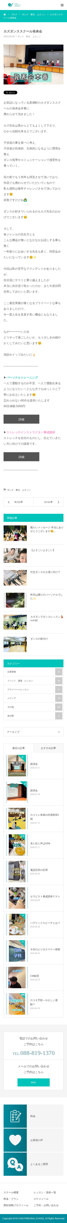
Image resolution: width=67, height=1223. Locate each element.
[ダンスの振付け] (15, 644)
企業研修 (33, 671)
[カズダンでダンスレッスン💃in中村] (15, 622)
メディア (33, 698)
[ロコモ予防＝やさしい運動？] (17, 1004)
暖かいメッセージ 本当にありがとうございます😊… (47, 529)
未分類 (33, 715)
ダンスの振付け (39, 638)
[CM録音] (17, 977)
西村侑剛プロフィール (16, 1205)
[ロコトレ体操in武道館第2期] (17, 818)
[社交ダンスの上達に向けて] (15, 578)
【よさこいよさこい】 (42, 550)
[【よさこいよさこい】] (15, 555)
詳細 (21, 419)
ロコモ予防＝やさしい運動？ (44, 1002)
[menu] (62, 5)
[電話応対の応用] (17, 871)
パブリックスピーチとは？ (45, 922)
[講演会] (17, 765)
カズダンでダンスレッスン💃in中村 (46, 618)
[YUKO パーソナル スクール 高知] (14, 5)
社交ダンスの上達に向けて (45, 572)
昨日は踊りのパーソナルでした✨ (46, 596)
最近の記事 (18, 748)
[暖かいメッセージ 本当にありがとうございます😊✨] (15, 533)
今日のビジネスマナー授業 (45, 949)
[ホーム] (5, 14)
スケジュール (41, 1198)
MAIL (33, 1082)
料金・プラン (11, 1198)
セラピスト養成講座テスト (45, 896)
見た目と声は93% (40, 843)
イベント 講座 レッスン (33, 680)
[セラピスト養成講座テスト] (17, 898)
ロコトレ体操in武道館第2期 (44, 817)
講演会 (34, 764)
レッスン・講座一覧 (45, 1192)
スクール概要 (11, 1192)
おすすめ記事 (48, 748)
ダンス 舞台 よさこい (29, 36)
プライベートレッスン (33, 689)
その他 (33, 706)
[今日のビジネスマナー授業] (17, 951)
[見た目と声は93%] (17, 845)
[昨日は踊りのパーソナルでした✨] (15, 600)
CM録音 (34, 975)
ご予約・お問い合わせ (46, 1205)
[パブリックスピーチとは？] (17, 924)
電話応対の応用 (39, 870)
